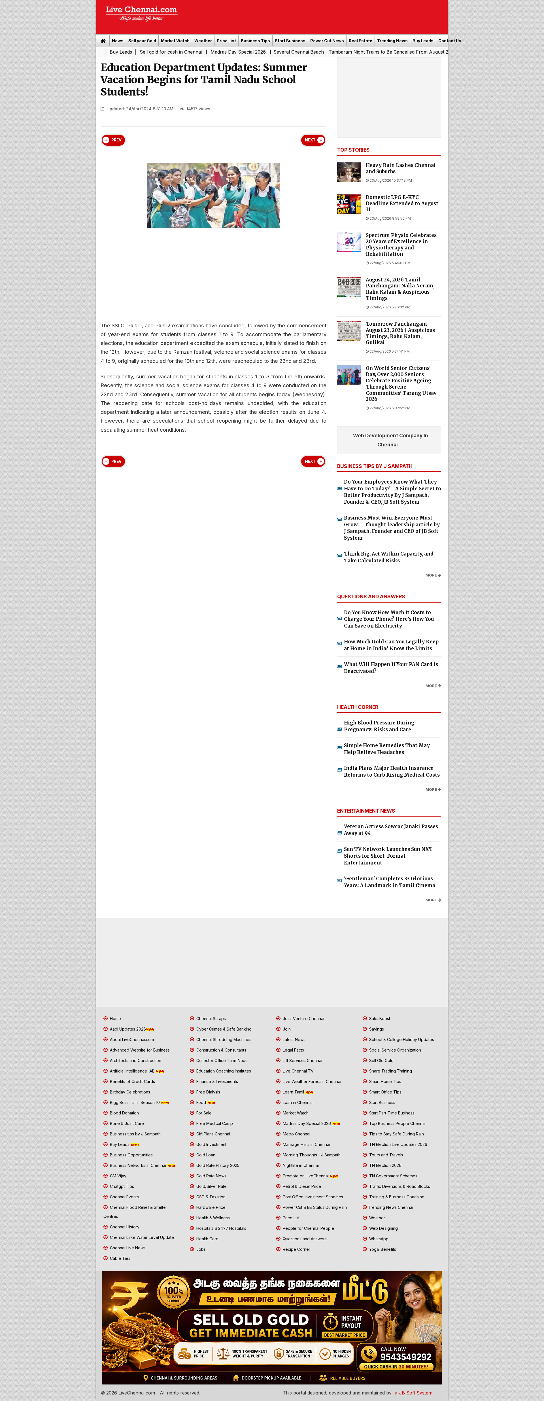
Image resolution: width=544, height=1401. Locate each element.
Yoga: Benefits (382, 1249)
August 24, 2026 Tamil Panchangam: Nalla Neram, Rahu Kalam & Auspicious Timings (400, 289)
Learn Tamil (293, 1092)
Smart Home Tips (384, 1081)
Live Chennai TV (298, 1071)
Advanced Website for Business (139, 1050)
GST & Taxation (210, 1196)
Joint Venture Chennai (303, 1018)
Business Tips (255, 40)
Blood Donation (124, 1112)
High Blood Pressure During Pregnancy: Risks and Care (379, 726)
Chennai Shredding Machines (223, 1039)
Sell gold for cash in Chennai (105, 52)
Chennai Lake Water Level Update (141, 1237)
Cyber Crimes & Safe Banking (223, 1029)
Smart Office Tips (384, 1092)
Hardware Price (210, 1207)
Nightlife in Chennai (300, 1165)
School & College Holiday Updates (401, 1039)
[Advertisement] (316, 15)
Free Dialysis (207, 1092)
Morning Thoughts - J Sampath (311, 1154)
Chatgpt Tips (121, 1186)
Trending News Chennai (390, 1207)
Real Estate (360, 40)
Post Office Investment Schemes (312, 1196)
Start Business (290, 40)
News (118, 40)
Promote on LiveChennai (306, 1175)
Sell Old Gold (381, 1060)
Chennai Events (124, 1196)
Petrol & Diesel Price (301, 1186)
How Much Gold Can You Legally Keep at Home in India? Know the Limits (391, 645)
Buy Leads (423, 40)
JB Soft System (415, 1393)
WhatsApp (378, 1238)
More (431, 575)
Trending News (392, 40)
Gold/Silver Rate (211, 1186)
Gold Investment (210, 1144)
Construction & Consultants (220, 1050)
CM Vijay (117, 1175)
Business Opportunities (131, 1154)
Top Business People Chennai (397, 1123)
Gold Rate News (210, 1175)
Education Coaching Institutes (223, 1071)
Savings (376, 1029)
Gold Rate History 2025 (217, 1165)
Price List (226, 40)
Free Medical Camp (214, 1123)
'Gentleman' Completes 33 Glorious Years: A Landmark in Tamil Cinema (389, 882)
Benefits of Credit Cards (132, 1081)
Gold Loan (205, 1154)
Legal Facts (293, 1050)
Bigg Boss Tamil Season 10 (135, 1102)
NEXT (310, 140)
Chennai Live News (127, 1247)
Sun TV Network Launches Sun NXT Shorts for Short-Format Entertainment (388, 856)
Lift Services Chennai (302, 1060)
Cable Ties (119, 1258)
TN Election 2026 (384, 1165)
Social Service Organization (394, 1050)
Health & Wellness (212, 1217)
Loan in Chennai (297, 1102)
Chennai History (124, 1226)
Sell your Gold (142, 40)
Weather (203, 40)
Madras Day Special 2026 (172, 52)
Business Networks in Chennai (138, 1165)
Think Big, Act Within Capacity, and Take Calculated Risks (389, 557)
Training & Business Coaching (396, 1196)
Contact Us (449, 40)
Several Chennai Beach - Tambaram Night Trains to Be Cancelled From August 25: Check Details (311, 52)
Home (115, 1018)
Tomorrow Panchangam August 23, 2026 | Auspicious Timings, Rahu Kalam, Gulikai (400, 333)
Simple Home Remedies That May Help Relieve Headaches (387, 748)
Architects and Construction (135, 1060)
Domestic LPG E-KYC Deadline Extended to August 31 (402, 203)
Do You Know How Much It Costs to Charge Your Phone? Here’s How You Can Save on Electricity (389, 619)
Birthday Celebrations (129, 1092)
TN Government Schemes (392, 1175)
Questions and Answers (304, 1238)
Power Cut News (327, 40)
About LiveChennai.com (131, 1039)
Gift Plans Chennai (212, 1133)
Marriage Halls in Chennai (306, 1144)
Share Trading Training (390, 1071)
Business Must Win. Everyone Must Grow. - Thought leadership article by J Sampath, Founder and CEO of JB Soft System (392, 528)
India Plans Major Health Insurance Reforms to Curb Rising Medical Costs (392, 771)
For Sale (203, 1112)
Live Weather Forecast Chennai (311, 1081)
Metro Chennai (296, 1133)
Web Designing (383, 1228)
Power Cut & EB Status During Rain (314, 1207)
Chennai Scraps (210, 1018)
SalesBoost (379, 1018)
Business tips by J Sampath (135, 1133)
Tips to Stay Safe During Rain (396, 1133)
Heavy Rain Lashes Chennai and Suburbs (401, 168)
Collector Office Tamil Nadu (221, 1060)
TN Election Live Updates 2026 (397, 1144)
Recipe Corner (296, 1249)
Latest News (293, 1039)
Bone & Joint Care (126, 1123)
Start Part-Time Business (391, 1112)
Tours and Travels (385, 1154)
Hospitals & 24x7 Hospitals (220, 1228)
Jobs (200, 1249)
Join (286, 1029)
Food (201, 1102)
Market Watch (175, 40)
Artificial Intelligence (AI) (132, 1071)
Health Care (206, 1238)
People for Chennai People (308, 1228)
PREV (116, 140)
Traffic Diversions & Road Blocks (399, 1186)
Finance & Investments (216, 1081)
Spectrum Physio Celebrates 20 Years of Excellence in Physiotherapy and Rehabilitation (401, 244)
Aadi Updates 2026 (127, 1029)
